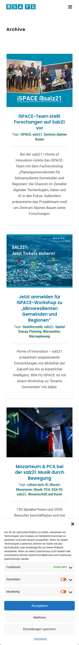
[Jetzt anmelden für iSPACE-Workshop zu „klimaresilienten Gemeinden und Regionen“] (39, 260)
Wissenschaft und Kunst (45, 494)
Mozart (55, 485)
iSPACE (25, 134)
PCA (47, 489)
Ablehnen (39, 617)
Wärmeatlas (51, 331)
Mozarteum (24, 489)
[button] (73, 524)
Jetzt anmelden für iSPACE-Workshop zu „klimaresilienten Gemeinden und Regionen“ (39, 308)
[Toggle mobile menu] (70, 7)
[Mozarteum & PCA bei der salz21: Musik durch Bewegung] (39, 432)
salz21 (37, 134)
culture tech (35, 485)
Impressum (40, 638)
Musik (38, 489)
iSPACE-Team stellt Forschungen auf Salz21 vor (39, 122)
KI (46, 485)
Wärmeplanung (39, 336)
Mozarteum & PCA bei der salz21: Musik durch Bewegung (39, 472)
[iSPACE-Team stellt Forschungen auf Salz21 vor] (39, 80)
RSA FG (57, 489)
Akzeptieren (39, 605)
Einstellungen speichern (39, 629)
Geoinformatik (33, 327)
